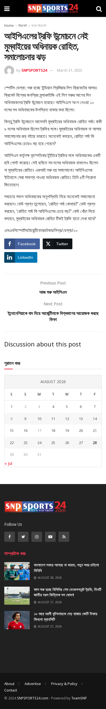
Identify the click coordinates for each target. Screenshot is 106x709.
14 (95, 418)
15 (12, 430)
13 (81, 418)
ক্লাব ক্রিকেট (38, 25)
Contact (10, 690)
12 (67, 418)
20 (81, 430)
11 (53, 418)
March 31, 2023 (69, 70)
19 (67, 430)
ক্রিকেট (22, 25)
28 (95, 442)
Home (9, 25)
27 (81, 442)
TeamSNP (78, 698)
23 (25, 442)
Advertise (33, 683)
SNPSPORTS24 (34, 70)
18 (53, 430)
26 (67, 442)
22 (12, 442)
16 (25, 430)
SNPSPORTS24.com (32, 698)
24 (39, 442)
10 (39, 418)
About (9, 683)
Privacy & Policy (64, 683)
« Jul (8, 463)
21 (95, 430)
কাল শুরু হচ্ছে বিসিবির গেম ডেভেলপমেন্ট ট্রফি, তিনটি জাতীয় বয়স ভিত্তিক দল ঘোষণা (67, 592)
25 (53, 442)
